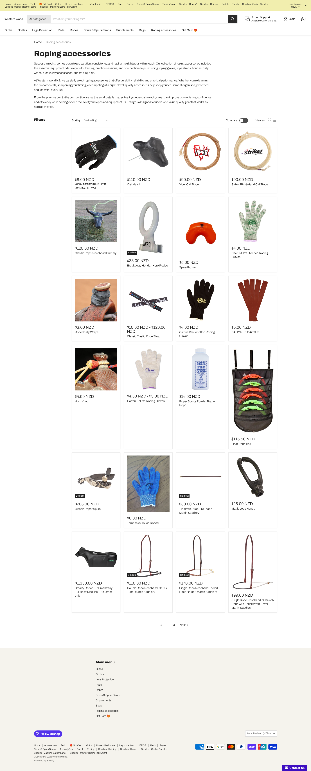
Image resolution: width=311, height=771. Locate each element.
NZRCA (110, 4)
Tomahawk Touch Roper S (143, 523)
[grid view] (269, 120)
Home (7, 4)
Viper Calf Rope (189, 184)
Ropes (130, 4)
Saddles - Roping (188, 4)
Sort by (76, 120)
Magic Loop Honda (243, 508)
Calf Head (133, 184)
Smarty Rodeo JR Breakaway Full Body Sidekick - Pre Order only (93, 591)
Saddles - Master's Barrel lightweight (58, 7)
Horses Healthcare (74, 4)
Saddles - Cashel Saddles (255, 4)
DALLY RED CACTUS (245, 332)
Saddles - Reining (209, 4)
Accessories (20, 4)
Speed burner (188, 267)
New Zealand (295, 5)
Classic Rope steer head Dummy (95, 253)
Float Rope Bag (241, 443)
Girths (58, 4)
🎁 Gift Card (45, 4)
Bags (142, 30)
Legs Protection (42, 30)
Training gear (168, 4)
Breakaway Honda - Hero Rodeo (147, 265)
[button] (290, 19)
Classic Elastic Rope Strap (143, 336)
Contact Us (296, 767)
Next (183, 624)
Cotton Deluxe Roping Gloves (146, 401)
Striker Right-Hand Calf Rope (249, 184)
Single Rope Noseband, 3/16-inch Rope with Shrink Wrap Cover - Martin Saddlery (252, 604)
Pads (120, 4)
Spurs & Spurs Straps (148, 4)
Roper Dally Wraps (86, 332)
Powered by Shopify (44, 760)
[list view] (274, 120)
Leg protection (95, 4)
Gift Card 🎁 (189, 30)
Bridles (22, 30)
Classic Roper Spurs (88, 508)
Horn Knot (81, 401)
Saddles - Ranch (230, 4)
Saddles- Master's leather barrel (20, 7)
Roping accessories (163, 30)
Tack (32, 4)
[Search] (232, 19)
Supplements (125, 30)
